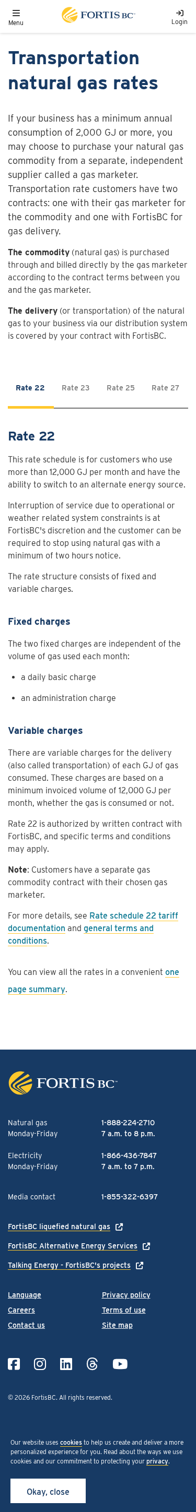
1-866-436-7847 (129, 1155)
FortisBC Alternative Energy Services (72, 1246)
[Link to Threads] (92, 1364)
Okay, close (48, 1492)
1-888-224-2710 (128, 1122)
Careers (21, 1310)
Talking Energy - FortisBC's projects (69, 1265)
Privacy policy (126, 1295)
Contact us (26, 1325)
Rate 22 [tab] (30, 388)
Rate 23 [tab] (76, 388)
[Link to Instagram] (40, 1364)
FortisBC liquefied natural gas (59, 1226)
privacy (157, 1461)
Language (24, 1295)
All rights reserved (85, 1397)
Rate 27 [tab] (165, 388)
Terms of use (124, 1310)
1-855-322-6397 (129, 1197)
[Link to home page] (97, 16)
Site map (117, 1325)
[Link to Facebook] (14, 1364)
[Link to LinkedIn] (66, 1364)
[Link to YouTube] (120, 1364)
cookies (71, 1442)
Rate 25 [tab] (121, 388)
